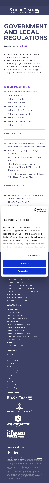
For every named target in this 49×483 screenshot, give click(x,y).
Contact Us (11, 358)
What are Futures (16, 103)
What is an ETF (15, 125)
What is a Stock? (16, 117)
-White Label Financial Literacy (19, 333)
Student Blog (12, 388)
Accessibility (11, 382)
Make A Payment (14, 379)
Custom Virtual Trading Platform (20, 285)
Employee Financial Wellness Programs (22, 291)
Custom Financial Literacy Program (21, 288)
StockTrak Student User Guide (22, 91)
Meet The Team (13, 376)
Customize (23, 271)
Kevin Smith (22, 46)
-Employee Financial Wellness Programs (22, 336)
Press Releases (12, 364)
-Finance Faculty (13, 313)
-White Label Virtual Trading (18, 330)
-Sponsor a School (14, 339)
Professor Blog (12, 385)
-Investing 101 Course (15, 345)
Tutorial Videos (15, 95)
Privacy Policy (12, 370)
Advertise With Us (14, 361)
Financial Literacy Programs (18, 279)
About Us (10, 355)
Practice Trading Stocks (16, 294)
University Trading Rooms (17, 282)
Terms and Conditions (15, 373)
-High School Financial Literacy (19, 324)
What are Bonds (16, 99)
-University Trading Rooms (17, 319)
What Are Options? (17, 106)
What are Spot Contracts (20, 110)
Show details (34, 255)
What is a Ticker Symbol (19, 121)
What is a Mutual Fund (19, 114)
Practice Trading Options (17, 297)
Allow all (24, 263)
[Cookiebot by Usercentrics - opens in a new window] (34, 210)
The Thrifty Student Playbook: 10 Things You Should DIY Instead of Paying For (24, 167)
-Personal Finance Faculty (17, 316)
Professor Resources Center (17, 300)
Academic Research (14, 367)
